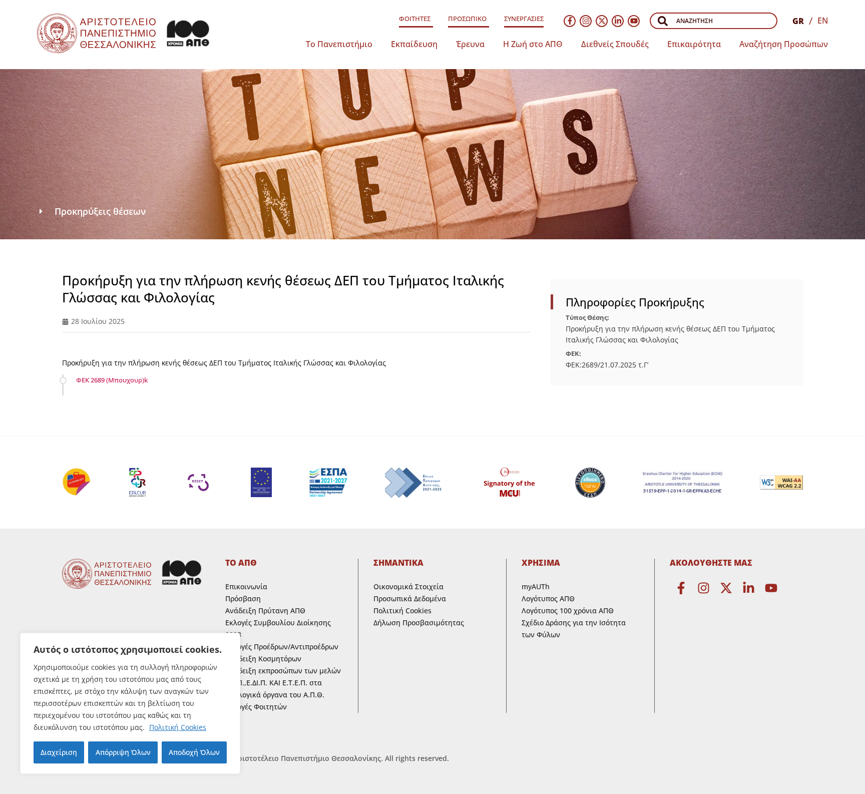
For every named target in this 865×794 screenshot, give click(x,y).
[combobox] (713, 21)
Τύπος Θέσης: (587, 317)
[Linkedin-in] (618, 21)
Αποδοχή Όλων (194, 752)
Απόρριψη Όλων (123, 752)
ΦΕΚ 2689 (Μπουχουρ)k (112, 379)
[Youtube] (634, 21)
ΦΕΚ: (573, 353)
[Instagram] (586, 21)
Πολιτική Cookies (177, 727)
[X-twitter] (602, 21)
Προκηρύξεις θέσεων (100, 211)
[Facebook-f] (570, 21)
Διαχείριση (59, 752)
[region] (130, 703)
